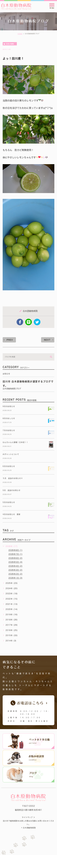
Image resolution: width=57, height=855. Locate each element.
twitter (37, 322)
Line (28, 322)
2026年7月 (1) (15, 554)
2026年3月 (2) (15, 570)
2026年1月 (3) (15, 578)
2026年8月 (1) (15, 550)
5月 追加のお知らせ (11, 490)
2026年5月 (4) (15, 562)
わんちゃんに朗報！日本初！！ (15, 442)
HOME (20, 33)
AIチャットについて (11, 454)
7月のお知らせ (9, 430)
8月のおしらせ (9, 418)
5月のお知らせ (9, 502)
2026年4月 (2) (15, 566)
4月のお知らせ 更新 (11, 514)
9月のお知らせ (9, 406)
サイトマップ (27, 817)
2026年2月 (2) (15, 574)
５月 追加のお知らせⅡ (13, 478)
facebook (20, 322)
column (10, 44)
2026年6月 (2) (15, 558)
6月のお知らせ (9, 466)
